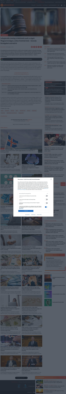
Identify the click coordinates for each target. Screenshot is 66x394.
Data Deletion (27, 214)
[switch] (46, 196)
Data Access (33, 214)
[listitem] (33, 193)
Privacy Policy (39, 214)
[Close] (51, 179)
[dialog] (33, 197)
